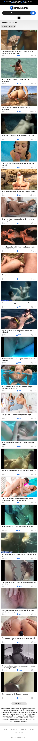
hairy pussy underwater (20, 721)
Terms (23, 730)
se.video (25, 2)
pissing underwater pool (18, 714)
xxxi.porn (8, 1)
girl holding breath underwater (14, 711)
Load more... (19, 703)
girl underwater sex (9, 718)
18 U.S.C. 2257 (19, 733)
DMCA (32, 730)
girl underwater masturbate (17, 719)
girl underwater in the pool (19, 712)
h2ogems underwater (27, 709)
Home (5, 730)
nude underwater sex (22, 718)
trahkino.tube (17, 1)
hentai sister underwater (10, 709)
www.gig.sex (28, 1)
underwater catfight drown (26, 716)
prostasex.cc (15, 2)
